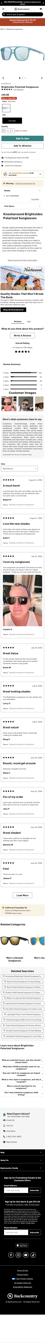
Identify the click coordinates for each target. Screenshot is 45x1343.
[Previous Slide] (1, 3)
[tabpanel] (22, 614)
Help (2, 1152)
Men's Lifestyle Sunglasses (11, 29)
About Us (4, 1160)
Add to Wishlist (23, 145)
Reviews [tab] (17, 321)
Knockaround (6, 84)
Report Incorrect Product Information (22, 260)
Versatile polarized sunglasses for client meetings (23, 1031)
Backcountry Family (9, 1168)
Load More (22, 895)
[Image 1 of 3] (19, 78)
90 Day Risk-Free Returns (13, 162)
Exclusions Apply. (9, 1211)
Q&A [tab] (29, 321)
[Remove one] (3, 130)
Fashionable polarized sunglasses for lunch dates (24, 1036)
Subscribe (34, 1190)
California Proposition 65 (25, 183)
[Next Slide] (43, 3)
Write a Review (22, 335)
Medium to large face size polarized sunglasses (24, 998)
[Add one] (13, 130)
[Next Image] (42, 78)
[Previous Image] (3, 78)
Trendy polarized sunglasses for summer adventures (24, 1025)
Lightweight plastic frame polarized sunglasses (24, 1014)
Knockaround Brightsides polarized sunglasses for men (24, 976)
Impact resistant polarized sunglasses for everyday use (24, 1003)
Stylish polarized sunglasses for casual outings (24, 982)
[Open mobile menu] (3, 9)
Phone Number (10, 1227)
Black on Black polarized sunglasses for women (24, 987)
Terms (23, 1223)
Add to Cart (22, 138)
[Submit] (4, 14)
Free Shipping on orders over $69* (17, 158)
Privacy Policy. (30, 1223)
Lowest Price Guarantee (13, 166)
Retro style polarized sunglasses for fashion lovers (24, 1009)
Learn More (35, 199)
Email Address (10, 1185)
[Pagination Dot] (21, 24)
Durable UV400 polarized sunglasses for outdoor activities (24, 992)
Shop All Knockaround (13, 309)
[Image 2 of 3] (22, 78)
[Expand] (40, 174)
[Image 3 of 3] (25, 78)
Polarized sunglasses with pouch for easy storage (24, 1020)
